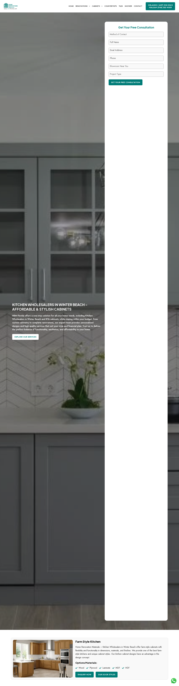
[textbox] (134, 34)
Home (71, 6)
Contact (138, 6)
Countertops (110, 6)
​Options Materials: (86, 662)
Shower (128, 6)
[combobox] (136, 34)
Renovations (82, 6)
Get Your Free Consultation (125, 82)
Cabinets (96, 6)
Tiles (121, 6)
